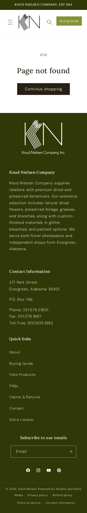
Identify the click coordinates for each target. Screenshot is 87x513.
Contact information (60, 503)
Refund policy (63, 495)
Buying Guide (69, 21)
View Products (22, 374)
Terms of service (29, 503)
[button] (10, 21)
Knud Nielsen (27, 489)
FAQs (13, 386)
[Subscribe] (70, 452)
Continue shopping (43, 89)
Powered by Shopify (52, 489)
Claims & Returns (24, 397)
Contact (16, 408)
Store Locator (21, 419)
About (14, 352)
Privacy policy (38, 495)
